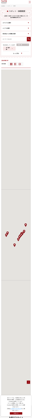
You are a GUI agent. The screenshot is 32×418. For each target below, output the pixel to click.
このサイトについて (16, 408)
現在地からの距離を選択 (9, 33)
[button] (6, 235)
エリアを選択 (6, 28)
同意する (16, 413)
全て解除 (8, 48)
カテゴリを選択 (7, 22)
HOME (3, 6)
